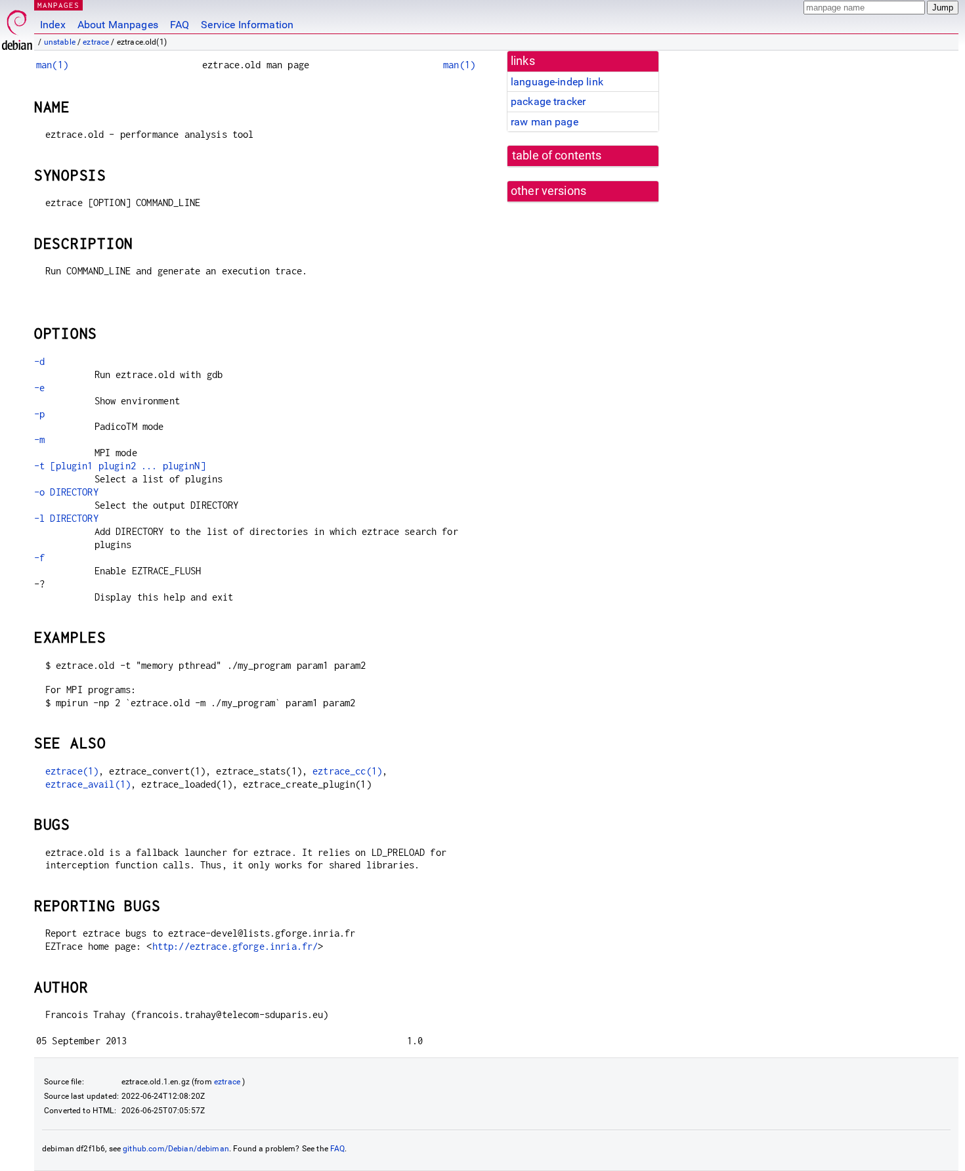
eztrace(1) (72, 771)
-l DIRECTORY (66, 518)
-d (39, 361)
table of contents (557, 155)
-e (39, 387)
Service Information (247, 24)
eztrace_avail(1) (88, 784)
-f (39, 557)
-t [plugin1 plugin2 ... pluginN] (119, 465)
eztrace (96, 42)
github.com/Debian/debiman (176, 1148)
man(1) (52, 64)
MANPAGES (58, 5)
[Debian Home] (17, 26)
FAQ (179, 24)
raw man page (544, 122)
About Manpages (117, 24)
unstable (59, 42)
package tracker (548, 101)
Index (53, 24)
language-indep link (557, 81)
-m (39, 439)
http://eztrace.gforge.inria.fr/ (235, 946)
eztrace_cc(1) (347, 771)
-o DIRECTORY (66, 492)
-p (39, 413)
